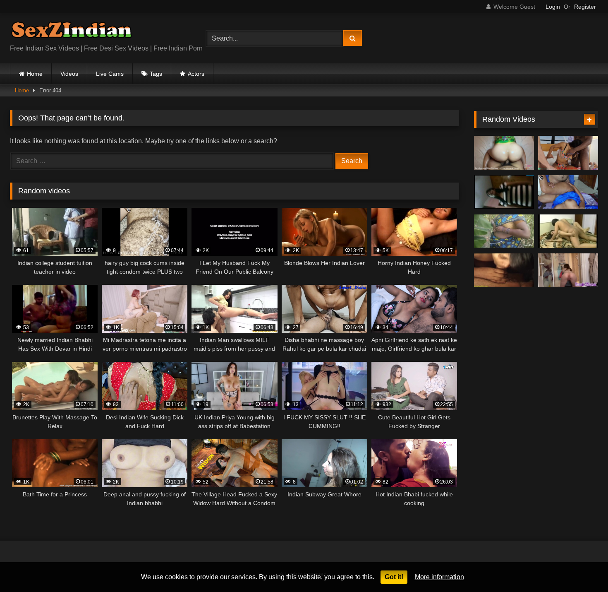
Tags (156, 73)
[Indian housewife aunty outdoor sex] (504, 231)
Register (585, 6)
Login (553, 6)
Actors (196, 73)
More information (439, 576)
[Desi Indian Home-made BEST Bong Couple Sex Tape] (504, 192)
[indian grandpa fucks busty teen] (568, 231)
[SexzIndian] (71, 31)
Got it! (394, 576)
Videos (69, 73)
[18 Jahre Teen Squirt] (568, 270)
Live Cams (110, 73)
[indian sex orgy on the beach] (504, 270)
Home (35, 73)
